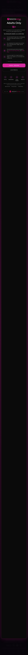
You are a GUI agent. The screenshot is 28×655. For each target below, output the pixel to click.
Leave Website (14, 70)
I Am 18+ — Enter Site (14, 65)
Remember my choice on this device (15, 61)
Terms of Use (11, 50)
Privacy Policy (16, 50)
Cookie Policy (20, 86)
